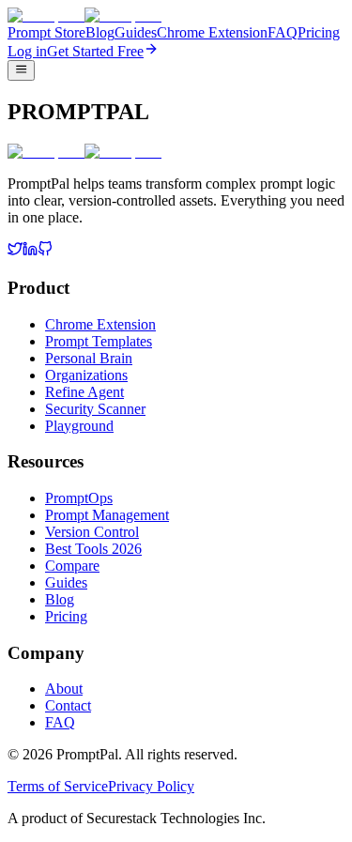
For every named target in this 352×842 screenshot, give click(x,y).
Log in (27, 51)
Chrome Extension (212, 32)
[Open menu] (21, 70)
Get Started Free (95, 51)
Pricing (319, 32)
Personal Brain (88, 358)
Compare (72, 566)
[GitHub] (45, 251)
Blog (100, 32)
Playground (79, 426)
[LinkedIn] (30, 251)
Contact (68, 705)
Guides (136, 32)
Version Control (92, 532)
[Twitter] (15, 251)
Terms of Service (58, 786)
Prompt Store (46, 32)
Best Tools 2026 (93, 549)
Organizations (86, 375)
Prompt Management (107, 515)
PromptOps (79, 498)
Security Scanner (95, 409)
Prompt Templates (98, 341)
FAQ (283, 32)
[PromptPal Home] (84, 15)
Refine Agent (84, 392)
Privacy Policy (151, 786)
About (64, 689)
